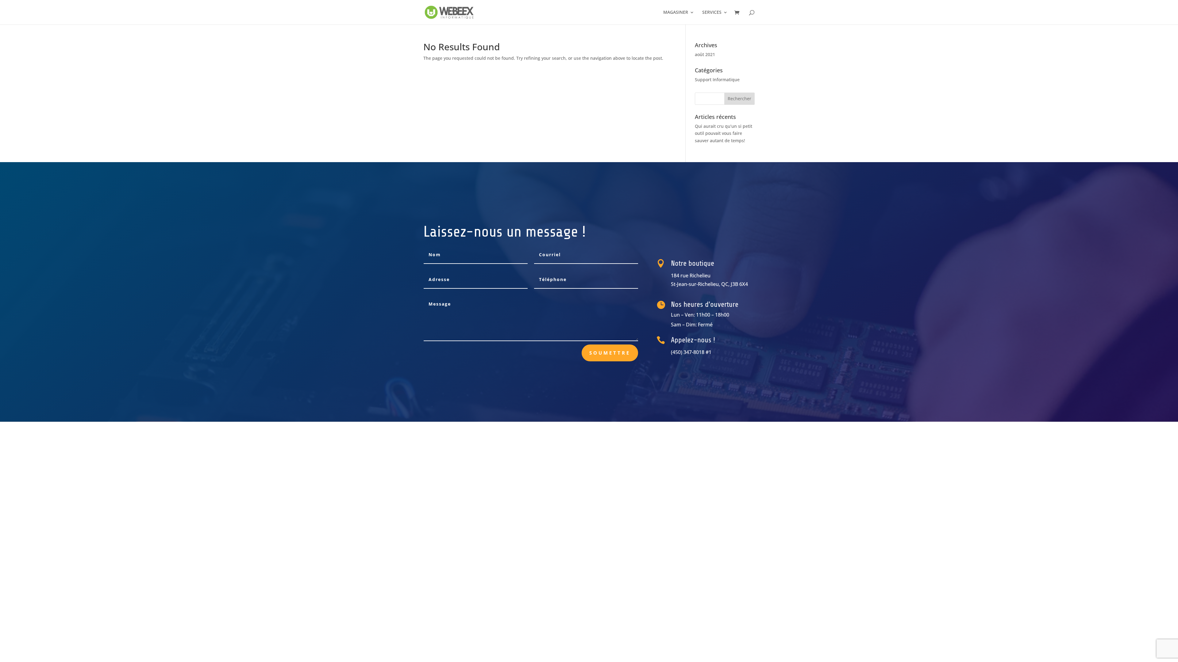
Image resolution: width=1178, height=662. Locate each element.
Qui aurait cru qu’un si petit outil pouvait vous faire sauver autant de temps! (723, 133)
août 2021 (705, 54)
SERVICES (712, 12)
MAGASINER (675, 12)
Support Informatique (717, 79)
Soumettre (609, 353)
